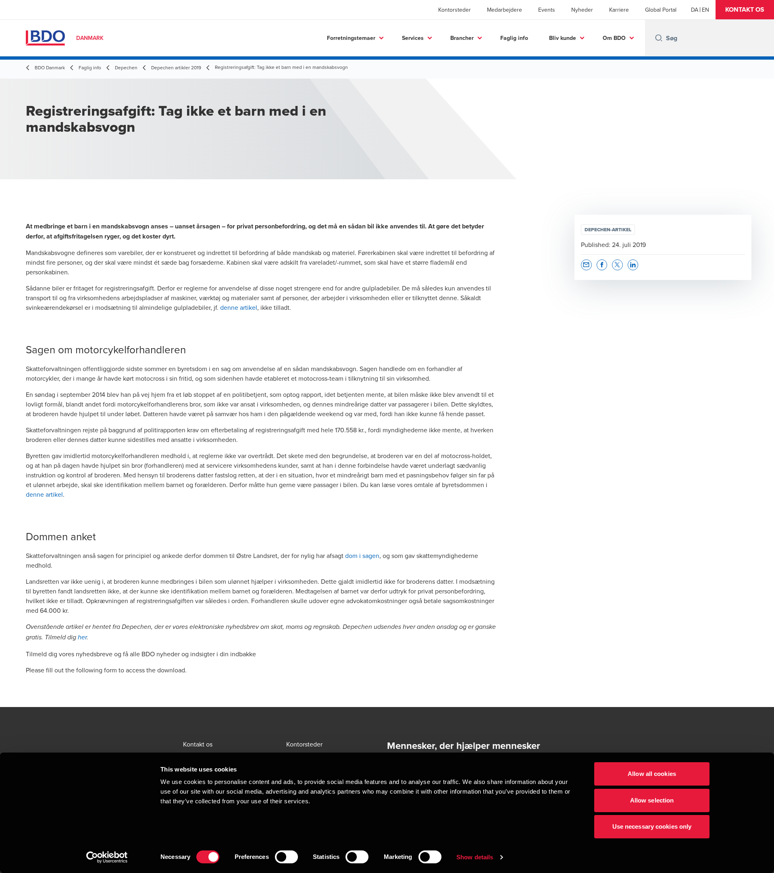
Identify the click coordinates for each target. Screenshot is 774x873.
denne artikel (238, 307)
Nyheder (582, 10)
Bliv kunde (562, 38)
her (82, 637)
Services (413, 38)
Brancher (462, 38)
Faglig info (514, 38)
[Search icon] (659, 38)
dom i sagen (362, 555)
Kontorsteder (454, 10)
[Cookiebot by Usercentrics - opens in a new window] (107, 857)
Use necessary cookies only (652, 826)
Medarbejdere (504, 10)
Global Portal (660, 10)
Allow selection (652, 800)
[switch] (286, 856)
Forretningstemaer (351, 38)
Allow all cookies (652, 773)
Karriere (619, 10)
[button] (745, 9)
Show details (474, 857)
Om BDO (614, 38)
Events (546, 10)
